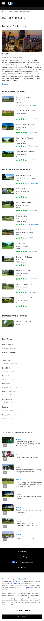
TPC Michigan (20, 243)
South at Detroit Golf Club (25, 152)
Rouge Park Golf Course (24, 138)
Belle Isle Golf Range (23, 321)
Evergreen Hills (21, 216)
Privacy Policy (22, 557)
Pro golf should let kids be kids (27, 457)
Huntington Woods (9, 345)
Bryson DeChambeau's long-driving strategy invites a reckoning (28, 471)
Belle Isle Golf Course (23, 97)
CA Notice (22, 568)
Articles (18, 439)
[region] (22, 596)
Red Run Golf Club (22, 189)
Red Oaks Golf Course (24, 230)
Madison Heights (9, 352)
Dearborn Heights (9, 391)
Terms (14, 581)
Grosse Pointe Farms (10, 415)
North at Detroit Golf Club (25, 124)
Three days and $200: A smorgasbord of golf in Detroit (26, 524)
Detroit (5, 54)
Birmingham (7, 399)
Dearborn (6, 383)
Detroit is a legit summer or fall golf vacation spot (28, 511)
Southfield (6, 360)
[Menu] (3, 3)
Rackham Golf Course (23, 175)
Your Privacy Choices (24, 562)
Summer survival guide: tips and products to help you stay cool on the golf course (28, 444)
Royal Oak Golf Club (23, 271)
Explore (5, 84)
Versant (22, 579)
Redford (5, 376)
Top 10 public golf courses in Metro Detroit (28, 497)
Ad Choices (22, 551)
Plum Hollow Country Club (25, 202)
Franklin (5, 407)
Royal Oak (6, 368)
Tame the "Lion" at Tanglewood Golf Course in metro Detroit (27, 538)
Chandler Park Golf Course (25, 111)
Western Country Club (24, 284)
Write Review (33, 105)
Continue (22, 617)
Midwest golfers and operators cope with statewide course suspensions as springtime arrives (29, 484)
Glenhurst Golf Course (24, 257)
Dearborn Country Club (24, 298)
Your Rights (25, 588)
